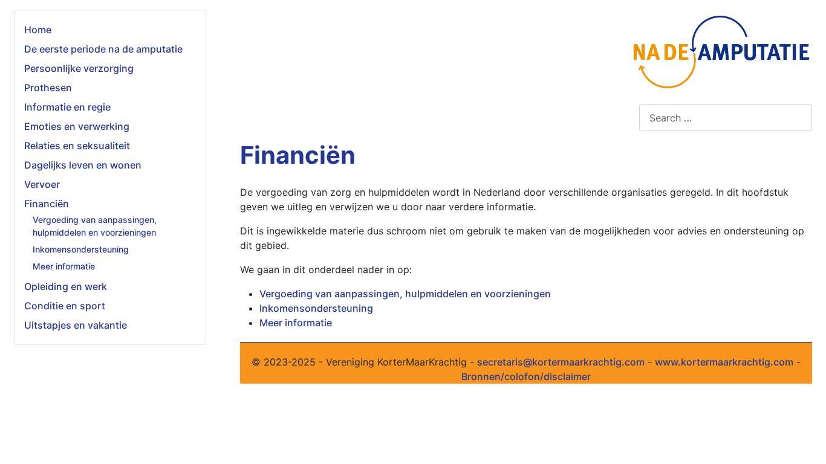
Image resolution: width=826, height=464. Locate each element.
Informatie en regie (67, 107)
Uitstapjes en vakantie (75, 325)
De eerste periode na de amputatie (103, 49)
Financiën (46, 204)
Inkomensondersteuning (81, 249)
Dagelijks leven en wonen (82, 165)
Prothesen (48, 88)
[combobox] (725, 117)
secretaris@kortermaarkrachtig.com (561, 362)
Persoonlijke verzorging (79, 68)
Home (37, 30)
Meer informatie (64, 266)
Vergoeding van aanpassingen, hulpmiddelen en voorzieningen (405, 294)
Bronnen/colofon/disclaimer (526, 376)
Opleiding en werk (65, 286)
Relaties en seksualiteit (77, 146)
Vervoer (42, 184)
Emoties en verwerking (76, 126)
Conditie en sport (64, 306)
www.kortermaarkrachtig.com (724, 362)
